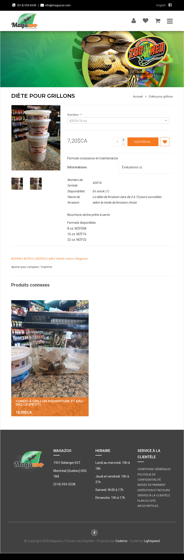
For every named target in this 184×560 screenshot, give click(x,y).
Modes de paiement (152, 484)
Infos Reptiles (148, 506)
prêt (51, 258)
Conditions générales (154, 469)
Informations (77, 167)
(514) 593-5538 (26, 5)
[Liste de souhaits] (145, 19)
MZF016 (29, 258)
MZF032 (41, 258)
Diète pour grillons (161, 96)
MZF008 (16, 258)
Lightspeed (152, 541)
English (161, 5)
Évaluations (132, 167)
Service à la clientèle (154, 495)
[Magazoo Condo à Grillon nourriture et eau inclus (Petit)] (50, 358)
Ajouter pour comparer (25, 267)
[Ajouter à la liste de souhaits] (164, 141)
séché (60, 258)
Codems (121, 541)
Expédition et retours (154, 490)
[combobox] (118, 120)
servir (69, 258)
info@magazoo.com (58, 5)
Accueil (138, 96)
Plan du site (147, 500)
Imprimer (46, 267)
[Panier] (157, 19)
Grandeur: (74, 114)
